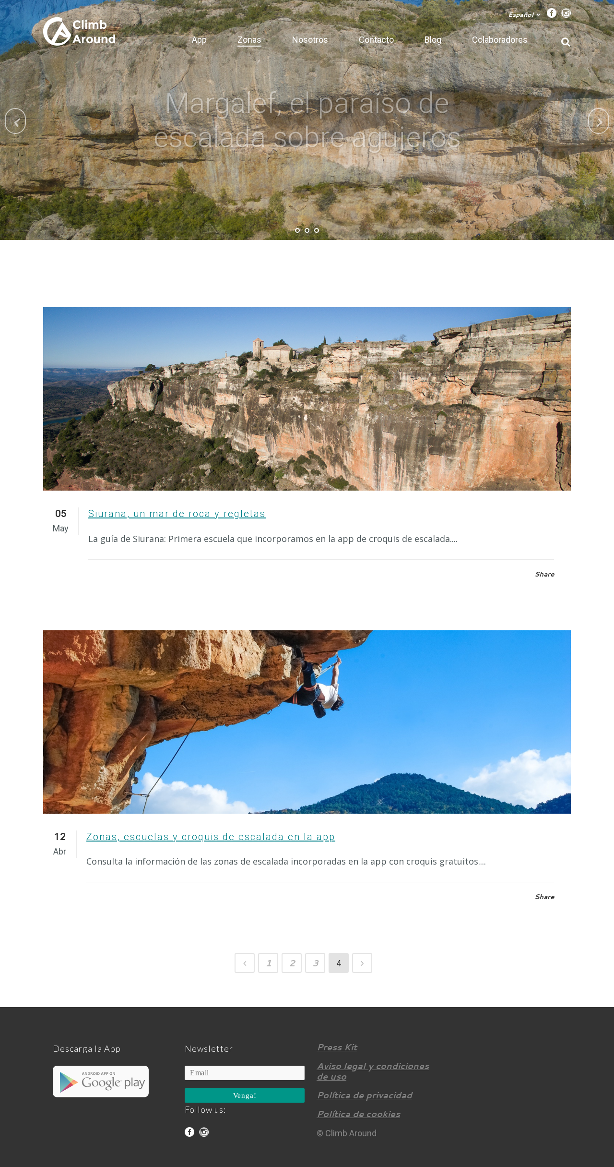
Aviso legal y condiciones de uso (373, 1071)
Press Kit (337, 1047)
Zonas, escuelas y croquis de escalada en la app (210, 836)
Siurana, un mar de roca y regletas (177, 513)
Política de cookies (358, 1113)
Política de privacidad (364, 1095)
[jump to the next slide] (598, 121)
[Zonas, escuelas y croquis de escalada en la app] (307, 722)
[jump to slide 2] (307, 230)
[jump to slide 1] (297, 230)
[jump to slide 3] (316, 230)
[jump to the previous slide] (15, 121)
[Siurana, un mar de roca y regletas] (307, 399)
